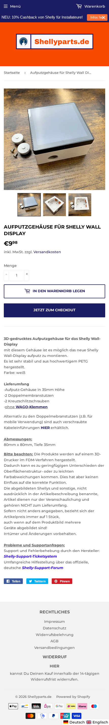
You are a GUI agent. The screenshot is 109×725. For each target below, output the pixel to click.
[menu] (86, 722)
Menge (10, 265)
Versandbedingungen (54, 647)
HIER (45, 427)
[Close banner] (104, 18)
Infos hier (97, 17)
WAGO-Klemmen (32, 407)
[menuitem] (74, 722)
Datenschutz (54, 628)
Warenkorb (94, 6)
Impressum (54, 621)
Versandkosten (47, 252)
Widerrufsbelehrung (55, 634)
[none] (29, 204)
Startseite (12, 73)
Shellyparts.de (39, 697)
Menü (15, 6)
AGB (54, 641)
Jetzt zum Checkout (54, 310)
